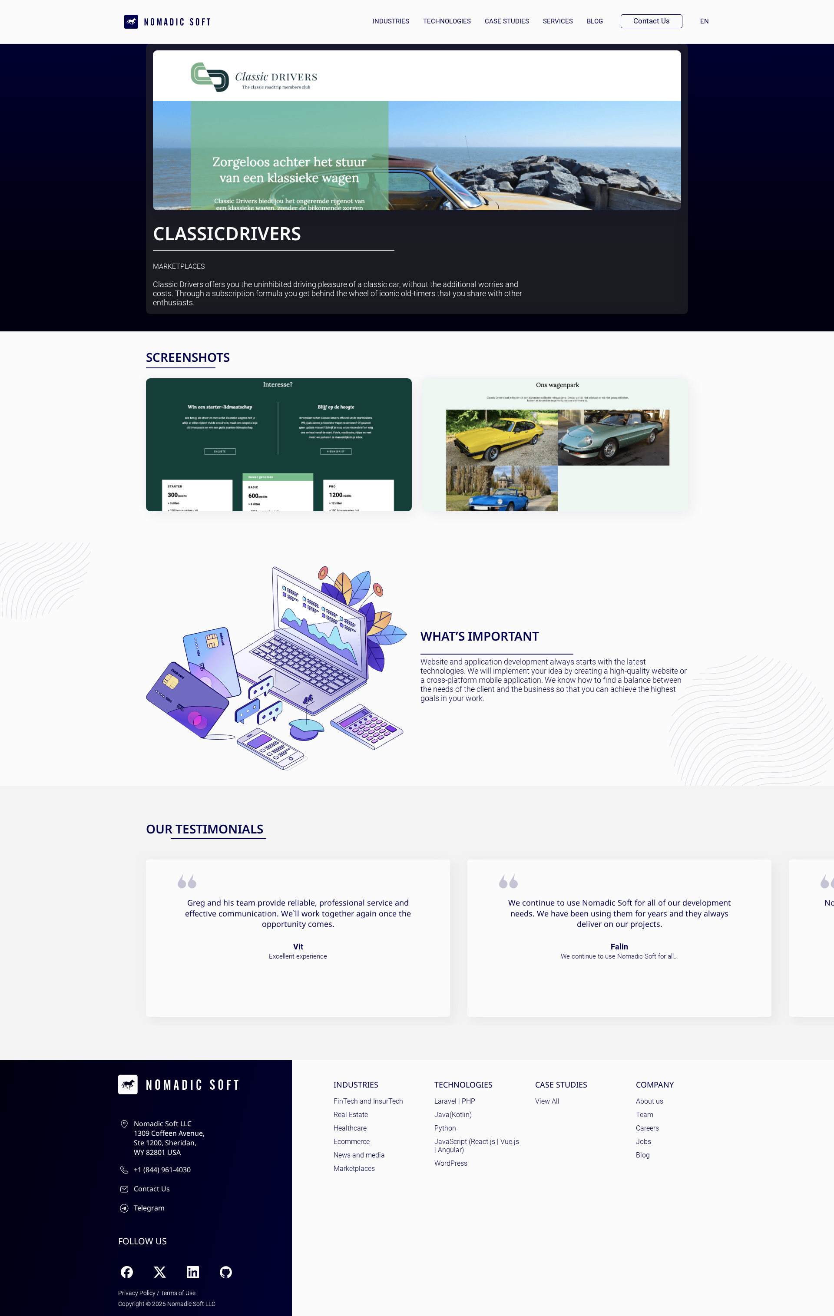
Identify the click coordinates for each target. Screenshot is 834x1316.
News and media (359, 1155)
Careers (647, 1128)
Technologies (447, 21)
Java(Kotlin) (453, 1115)
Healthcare (350, 1128)
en (708, 21)
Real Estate (351, 1115)
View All (547, 1101)
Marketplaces (179, 267)
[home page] (167, 22)
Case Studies (507, 21)
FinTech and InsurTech (368, 1101)
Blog (595, 21)
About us (649, 1101)
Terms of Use (178, 1293)
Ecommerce (352, 1141)
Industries (391, 21)
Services (558, 21)
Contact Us (651, 21)
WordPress (450, 1163)
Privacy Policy (137, 1293)
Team (644, 1115)
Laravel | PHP (454, 1101)
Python (445, 1128)
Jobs (643, 1141)
